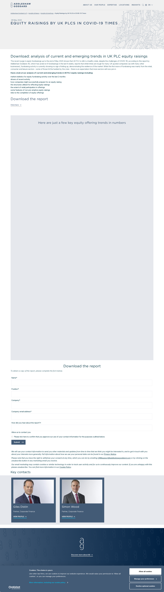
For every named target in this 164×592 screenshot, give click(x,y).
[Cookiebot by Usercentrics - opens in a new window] (14, 587)
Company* (15, 400)
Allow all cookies (145, 571)
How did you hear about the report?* (26, 423)
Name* (14, 378)
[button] (87, 5)
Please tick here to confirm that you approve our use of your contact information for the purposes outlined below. (59, 437)
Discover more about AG (81, 555)
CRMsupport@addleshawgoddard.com (114, 458)
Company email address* (21, 411)
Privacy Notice (110, 454)
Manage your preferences (144, 579)
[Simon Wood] (82, 491)
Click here (15, 105)
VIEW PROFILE (19, 516)
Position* (15, 389)
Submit (17, 442)
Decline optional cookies (145, 586)
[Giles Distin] (33, 491)
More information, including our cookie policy (47, 582)
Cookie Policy (65, 467)
